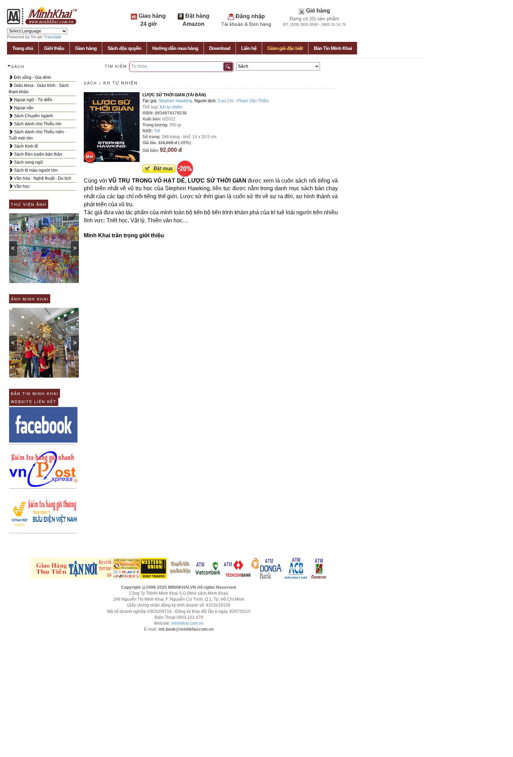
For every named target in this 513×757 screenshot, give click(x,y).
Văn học (21, 186)
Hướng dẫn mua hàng (175, 48)
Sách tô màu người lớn (35, 170)
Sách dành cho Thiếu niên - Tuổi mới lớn (37, 135)
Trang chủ (22, 48)
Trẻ (157, 130)
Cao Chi (225, 100)
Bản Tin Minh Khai (333, 48)
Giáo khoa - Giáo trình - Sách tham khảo (39, 88)
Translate (52, 37)
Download (219, 48)
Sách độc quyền (124, 48)
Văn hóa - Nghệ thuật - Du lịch (42, 178)
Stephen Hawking (175, 100)
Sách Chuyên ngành (33, 115)
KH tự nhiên (120, 83)
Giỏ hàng (318, 11)
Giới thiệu (54, 48)
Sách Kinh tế (25, 146)
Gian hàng (86, 48)
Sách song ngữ (28, 162)
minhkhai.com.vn (187, 623)
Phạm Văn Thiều (253, 100)
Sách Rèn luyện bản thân (37, 154)
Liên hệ (248, 48)
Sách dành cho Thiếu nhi (37, 123)
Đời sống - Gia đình (32, 77)
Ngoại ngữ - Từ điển (32, 99)
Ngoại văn (23, 107)
